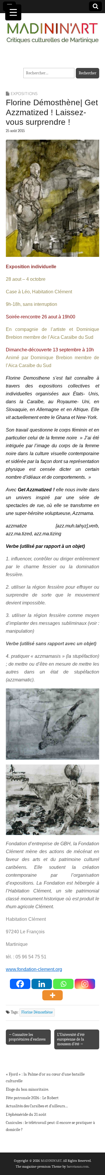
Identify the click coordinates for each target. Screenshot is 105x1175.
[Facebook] (20, 984)
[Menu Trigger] (13, 12)
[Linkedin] (42, 984)
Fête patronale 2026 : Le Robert (32, 1097)
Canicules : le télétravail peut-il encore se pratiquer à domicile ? (50, 1126)
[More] (52, 995)
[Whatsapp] (63, 984)
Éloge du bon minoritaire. (27, 1089)
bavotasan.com (78, 1167)
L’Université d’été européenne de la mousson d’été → (71, 1039)
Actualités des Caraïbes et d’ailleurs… (37, 1106)
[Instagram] (85, 984)
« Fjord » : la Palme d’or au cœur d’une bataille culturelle (45, 1078)
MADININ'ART (51, 1161)
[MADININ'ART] (52, 29)
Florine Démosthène (37, 1012)
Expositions (24, 93)
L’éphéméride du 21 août (26, 1114)
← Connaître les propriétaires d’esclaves (27, 1036)
